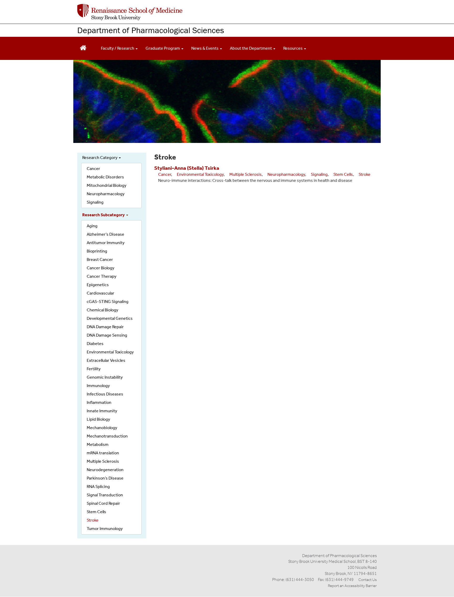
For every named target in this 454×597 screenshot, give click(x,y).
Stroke (93, 520)
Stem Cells (96, 511)
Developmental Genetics (110, 318)
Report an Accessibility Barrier (352, 585)
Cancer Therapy (101, 276)
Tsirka (212, 168)
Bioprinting (97, 251)
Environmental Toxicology (110, 351)
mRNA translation (103, 452)
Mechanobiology (102, 427)
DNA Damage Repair (105, 326)
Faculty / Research (118, 48)
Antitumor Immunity (106, 242)
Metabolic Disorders (105, 176)
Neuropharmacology (106, 193)
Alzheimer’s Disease (105, 234)
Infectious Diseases (105, 394)
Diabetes (95, 343)
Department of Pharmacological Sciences (150, 30)
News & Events (205, 48)
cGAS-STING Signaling (107, 301)
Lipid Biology (98, 419)
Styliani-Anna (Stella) (179, 168)
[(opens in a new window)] (129, 12)
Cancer (93, 168)
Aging (92, 225)
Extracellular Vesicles (106, 360)
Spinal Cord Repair (103, 503)
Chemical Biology (102, 309)
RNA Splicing (98, 486)
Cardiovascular (100, 293)
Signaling (95, 202)
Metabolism (98, 444)
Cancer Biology (100, 267)
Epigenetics (98, 284)
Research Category (100, 157)
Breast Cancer (100, 259)
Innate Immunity (102, 410)
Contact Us (367, 579)
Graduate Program (163, 48)
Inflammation (99, 402)
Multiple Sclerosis (103, 461)
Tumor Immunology (105, 528)
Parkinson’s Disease (105, 478)
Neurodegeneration (105, 469)
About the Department (251, 48)
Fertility (94, 368)
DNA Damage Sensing (107, 335)
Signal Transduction (105, 494)
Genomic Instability (105, 377)
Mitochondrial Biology (106, 185)
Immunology (98, 385)
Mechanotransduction (107, 436)
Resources (293, 48)
